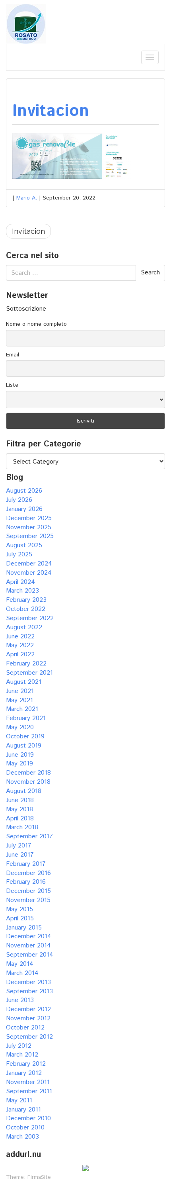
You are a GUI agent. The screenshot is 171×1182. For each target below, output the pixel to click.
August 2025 (24, 545)
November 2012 (28, 1018)
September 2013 (29, 991)
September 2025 (30, 536)
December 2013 (28, 982)
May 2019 (19, 763)
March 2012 (22, 1054)
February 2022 (26, 663)
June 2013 (20, 1000)
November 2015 (28, 900)
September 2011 (29, 1091)
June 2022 (20, 636)
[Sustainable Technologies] (26, 23)
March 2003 (22, 1136)
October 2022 (25, 609)
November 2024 (29, 572)
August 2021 (23, 682)
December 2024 (29, 563)
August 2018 (23, 791)
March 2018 (22, 827)
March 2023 (22, 590)
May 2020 (20, 727)
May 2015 (19, 909)
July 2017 (18, 845)
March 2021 (22, 709)
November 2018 (28, 782)
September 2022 (30, 618)
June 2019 (20, 754)
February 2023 (26, 600)
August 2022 (24, 627)
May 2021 (19, 700)
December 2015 (28, 891)
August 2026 (24, 490)
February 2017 (26, 864)
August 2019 (23, 745)
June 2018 (20, 800)
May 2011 (19, 1100)
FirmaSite (39, 1177)
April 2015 (20, 918)
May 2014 (19, 964)
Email (12, 355)
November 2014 (28, 945)
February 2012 (26, 1063)
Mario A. (26, 198)
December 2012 (28, 1009)
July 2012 (18, 1046)
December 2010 (28, 1118)
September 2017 (29, 836)
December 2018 (28, 772)
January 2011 (23, 1109)
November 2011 (28, 1082)
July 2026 (19, 500)
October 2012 (25, 1027)
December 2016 (28, 873)
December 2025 (29, 518)
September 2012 (29, 1036)
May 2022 (20, 645)
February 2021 (26, 718)
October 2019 (25, 736)
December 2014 (28, 936)
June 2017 (20, 854)
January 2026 (24, 509)
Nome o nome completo (36, 324)
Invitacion (50, 111)
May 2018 (19, 809)
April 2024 (20, 582)
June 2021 (20, 691)
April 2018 (20, 818)
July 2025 (19, 554)
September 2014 (29, 954)
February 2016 (26, 881)
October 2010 (25, 1127)
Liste (12, 385)
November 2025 (28, 527)
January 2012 (24, 1073)
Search (150, 272)
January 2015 (24, 927)
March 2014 (22, 973)
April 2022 (20, 654)
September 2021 (29, 672)
